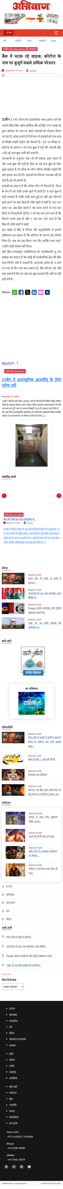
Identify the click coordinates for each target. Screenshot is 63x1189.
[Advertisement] (31, 328)
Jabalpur (16, 1157)
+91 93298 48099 (16, 1148)
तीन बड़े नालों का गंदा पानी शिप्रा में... (19, 519)
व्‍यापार (29, 40)
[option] (7, 42)
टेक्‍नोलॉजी (42, 40)
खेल (4, 40)
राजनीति (18, 40)
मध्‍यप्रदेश (32, 49)
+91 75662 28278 (16, 1160)
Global (53, 40)
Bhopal (16, 1146)
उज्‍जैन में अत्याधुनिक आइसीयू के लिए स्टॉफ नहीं (31, 383)
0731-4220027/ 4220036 (20, 1137)
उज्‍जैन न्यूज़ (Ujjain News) (14, 49)
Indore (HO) (20, 1134)
